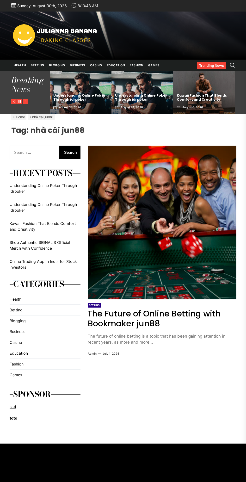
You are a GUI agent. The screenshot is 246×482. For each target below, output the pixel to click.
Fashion (136, 65)
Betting (37, 65)
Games (154, 65)
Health (20, 65)
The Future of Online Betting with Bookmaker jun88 (154, 318)
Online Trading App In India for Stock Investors (43, 264)
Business (77, 65)
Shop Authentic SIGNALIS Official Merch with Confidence (40, 245)
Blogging (57, 65)
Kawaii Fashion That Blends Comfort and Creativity (202, 97)
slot (13, 406)
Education (116, 65)
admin (92, 353)
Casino (96, 65)
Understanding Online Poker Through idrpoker (79, 97)
